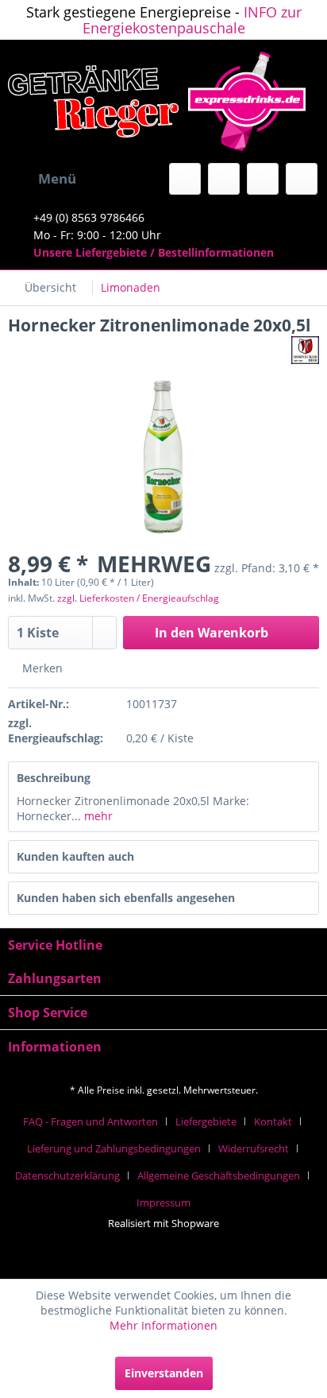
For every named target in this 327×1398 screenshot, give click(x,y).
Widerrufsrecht (253, 1148)
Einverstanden (164, 1373)
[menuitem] (42, 179)
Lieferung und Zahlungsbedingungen (114, 1148)
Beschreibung (53, 777)
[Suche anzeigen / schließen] (185, 179)
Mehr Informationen (163, 1325)
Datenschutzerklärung (67, 1175)
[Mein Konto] (263, 179)
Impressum (163, 1202)
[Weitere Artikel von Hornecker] (305, 350)
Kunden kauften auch (75, 856)
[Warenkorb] (301, 179)
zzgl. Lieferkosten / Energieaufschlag (138, 598)
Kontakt (273, 1121)
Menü (57, 178)
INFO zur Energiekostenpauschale (192, 19)
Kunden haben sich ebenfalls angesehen (126, 897)
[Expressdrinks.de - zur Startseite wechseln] (163, 101)
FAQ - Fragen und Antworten (90, 1121)
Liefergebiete (206, 1121)
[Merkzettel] (224, 179)
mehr (97, 815)
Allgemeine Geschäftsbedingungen (218, 1175)
